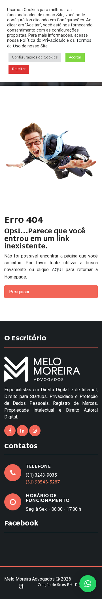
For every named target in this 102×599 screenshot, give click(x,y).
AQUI (57, 270)
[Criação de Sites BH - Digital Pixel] (21, 586)
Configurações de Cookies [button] (35, 57)
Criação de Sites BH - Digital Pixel (66, 585)
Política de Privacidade (42, 41)
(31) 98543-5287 (43, 482)
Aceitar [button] (75, 57)
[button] (87, 583)
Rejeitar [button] (19, 69)
